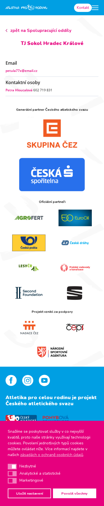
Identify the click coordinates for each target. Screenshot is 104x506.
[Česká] (52, 174)
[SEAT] (75, 293)
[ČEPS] (75, 327)
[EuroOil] (75, 218)
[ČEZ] (52, 133)
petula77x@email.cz (21, 70)
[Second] (28, 293)
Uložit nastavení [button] (29, 493)
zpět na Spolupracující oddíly (40, 30)
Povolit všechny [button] (74, 493)
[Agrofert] (28, 218)
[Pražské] (75, 268)
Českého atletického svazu (39, 403)
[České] (75, 243)
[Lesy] (28, 268)
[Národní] (52, 351)
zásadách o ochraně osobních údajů (51, 454)
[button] (12, 466)
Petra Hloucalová (19, 90)
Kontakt (83, 7)
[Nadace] (28, 327)
